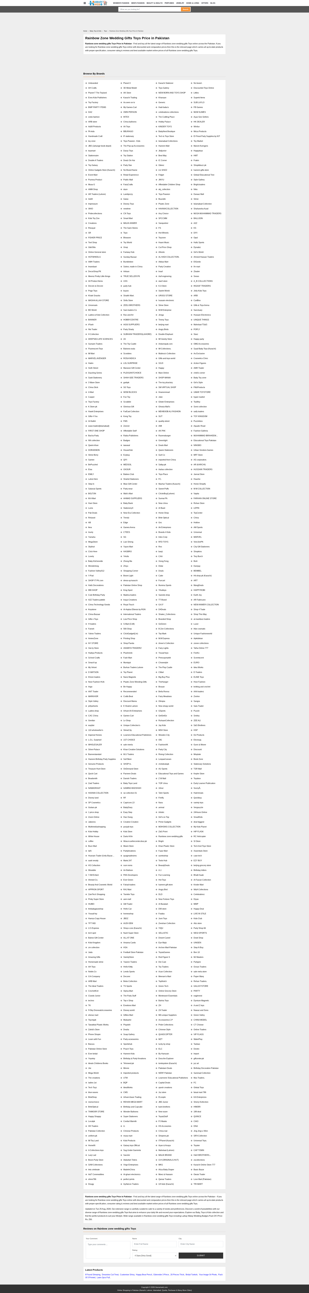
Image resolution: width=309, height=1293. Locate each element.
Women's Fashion (121, 3)
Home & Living (192, 3)
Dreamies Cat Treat (110, 1275)
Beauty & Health (154, 3)
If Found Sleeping (92, 1275)
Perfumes (169, 3)
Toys (105, 31)
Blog (212, 3)
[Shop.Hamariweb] (97, 3)
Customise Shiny (127, 1275)
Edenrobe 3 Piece (161, 1275)
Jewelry (180, 3)
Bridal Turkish (191, 1275)
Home (85, 31)
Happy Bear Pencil (144, 1275)
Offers (204, 3)
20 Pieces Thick (177, 1275)
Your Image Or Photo (208, 1275)
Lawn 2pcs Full (103, 1277)
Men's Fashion (137, 3)
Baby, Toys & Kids (95, 31)
